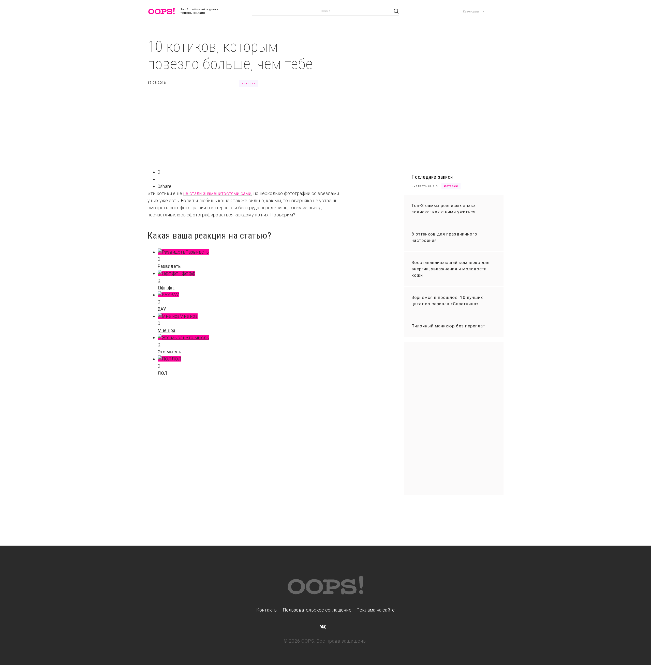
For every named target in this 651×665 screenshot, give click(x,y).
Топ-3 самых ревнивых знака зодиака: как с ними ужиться (443, 208)
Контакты (267, 610)
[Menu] (500, 11)
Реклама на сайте (376, 610)
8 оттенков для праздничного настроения (444, 237)
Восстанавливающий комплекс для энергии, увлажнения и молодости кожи (450, 269)
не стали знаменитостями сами (217, 193)
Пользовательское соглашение (317, 610)
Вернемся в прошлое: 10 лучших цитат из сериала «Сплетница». (447, 300)
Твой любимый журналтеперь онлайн (199, 11)
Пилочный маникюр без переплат (448, 325)
